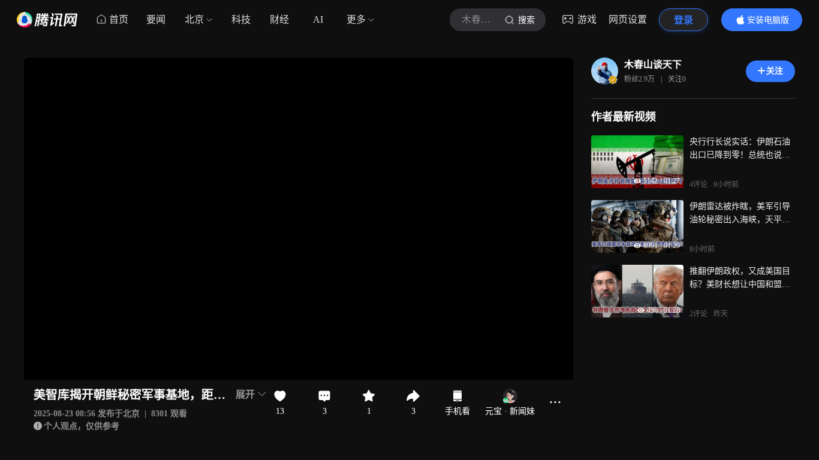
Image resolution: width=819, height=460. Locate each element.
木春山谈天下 (653, 64)
